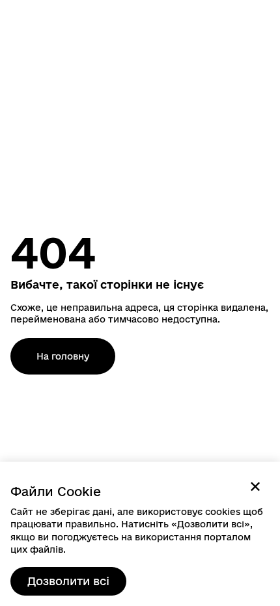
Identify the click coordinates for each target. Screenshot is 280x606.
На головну (62, 356)
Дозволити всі (68, 581)
